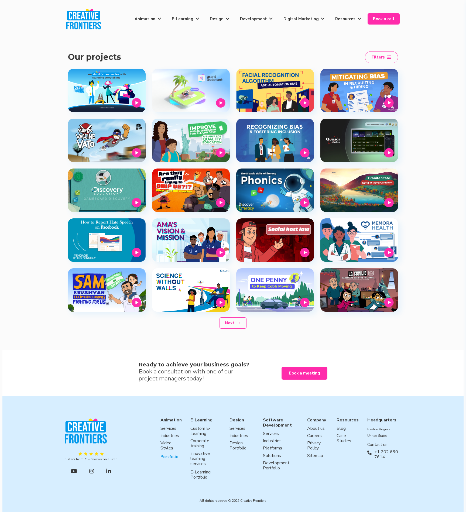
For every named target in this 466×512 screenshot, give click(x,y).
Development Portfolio (276, 466)
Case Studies (344, 438)
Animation (145, 19)
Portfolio (169, 456)
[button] (147, 19)
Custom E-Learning (200, 431)
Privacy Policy (314, 446)
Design (217, 19)
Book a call (383, 19)
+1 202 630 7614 (386, 454)
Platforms (272, 448)
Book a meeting (304, 373)
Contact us (377, 444)
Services (168, 428)
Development (253, 19)
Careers (314, 435)
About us (316, 428)
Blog (341, 428)
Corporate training (199, 444)
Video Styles (166, 446)
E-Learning (182, 19)
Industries (169, 435)
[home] (83, 19)
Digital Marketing (301, 19)
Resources (345, 19)
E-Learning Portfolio (200, 475)
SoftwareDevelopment (277, 423)
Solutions (272, 455)
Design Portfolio (237, 446)
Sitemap (315, 455)
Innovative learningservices (200, 459)
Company (316, 420)
